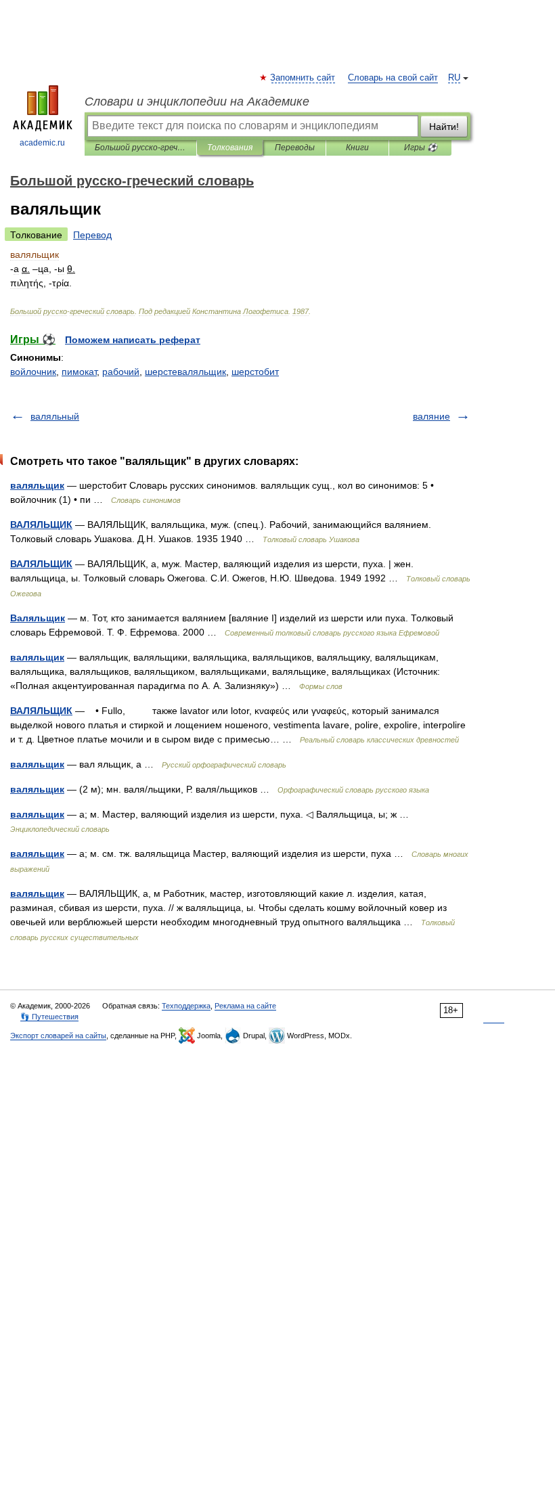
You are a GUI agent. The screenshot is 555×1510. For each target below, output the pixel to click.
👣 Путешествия (49, 1017)
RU (454, 78)
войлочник (33, 371)
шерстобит (255, 371)
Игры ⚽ (420, 147)
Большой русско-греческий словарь (140, 147)
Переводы (295, 147)
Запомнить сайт (303, 78)
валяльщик (37, 485)
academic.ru (42, 143)
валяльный (54, 416)
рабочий (120, 371)
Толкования (229, 147)
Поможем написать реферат (132, 339)
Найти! (444, 126)
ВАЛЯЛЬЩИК (41, 524)
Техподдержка (186, 1006)
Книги (357, 147)
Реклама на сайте (245, 1006)
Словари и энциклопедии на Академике (197, 101)
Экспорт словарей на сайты (58, 1035)
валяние (431, 416)
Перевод (92, 234)
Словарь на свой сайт (393, 78)
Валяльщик (37, 618)
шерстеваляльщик (185, 371)
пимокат (79, 371)
